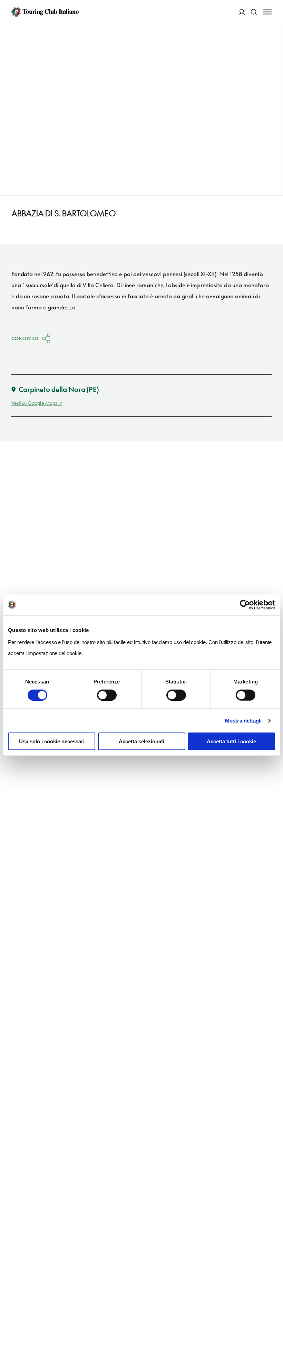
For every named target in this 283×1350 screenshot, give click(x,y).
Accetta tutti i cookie (231, 741)
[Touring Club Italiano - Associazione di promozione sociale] (45, 12)
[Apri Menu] (267, 12)
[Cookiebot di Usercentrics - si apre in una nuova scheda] (245, 604)
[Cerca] (254, 12)
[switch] (107, 694)
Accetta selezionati (141, 741)
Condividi (24, 338)
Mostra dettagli (243, 720)
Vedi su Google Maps (34, 403)
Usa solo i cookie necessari (52, 741)
